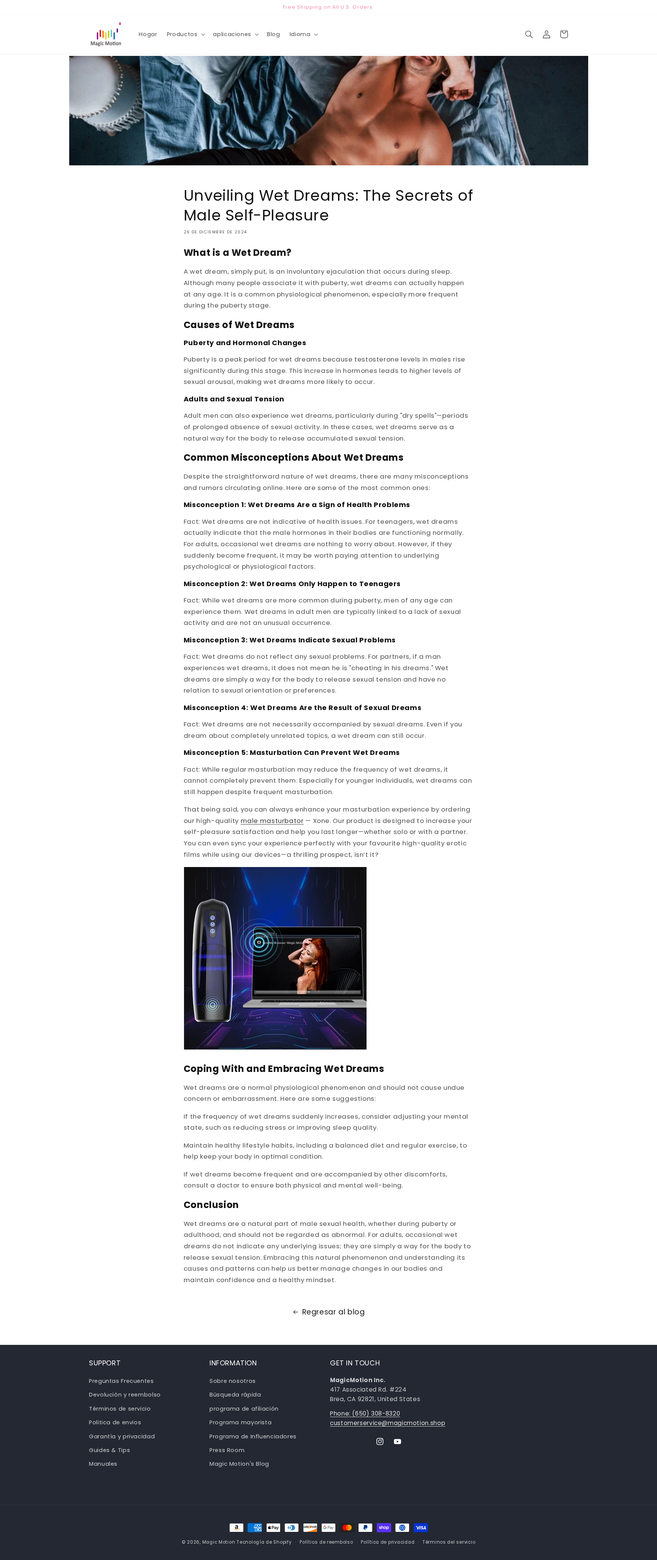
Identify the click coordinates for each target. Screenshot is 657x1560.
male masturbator (272, 820)
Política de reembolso (326, 1542)
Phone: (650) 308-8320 (365, 1413)
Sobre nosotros (232, 1381)
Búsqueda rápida (235, 1395)
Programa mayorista (240, 1423)
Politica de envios (115, 1423)
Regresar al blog (333, 1312)
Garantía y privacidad (122, 1436)
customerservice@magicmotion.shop (387, 1423)
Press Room (226, 1450)
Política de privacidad (387, 1542)
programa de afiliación (244, 1409)
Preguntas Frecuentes (121, 1381)
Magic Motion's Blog (239, 1464)
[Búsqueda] (529, 34)
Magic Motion (218, 1542)
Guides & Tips (109, 1450)
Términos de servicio (120, 1409)
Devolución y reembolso (125, 1395)
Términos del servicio (448, 1542)
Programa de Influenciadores (253, 1436)
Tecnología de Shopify (264, 1542)
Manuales (103, 1464)
